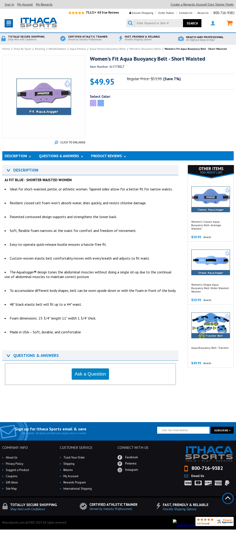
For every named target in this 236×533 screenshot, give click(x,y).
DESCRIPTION (22, 170)
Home (6, 48)
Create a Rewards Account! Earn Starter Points (202, 4)
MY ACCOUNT (210, 23)
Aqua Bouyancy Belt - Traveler (210, 347)
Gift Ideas (12, 482)
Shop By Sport (22, 48)
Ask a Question (90, 373)
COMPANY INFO (15, 447)
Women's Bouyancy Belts (145, 48)
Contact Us (185, 13)
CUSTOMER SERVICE (76, 447)
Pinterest (130, 463)
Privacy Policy (14, 464)
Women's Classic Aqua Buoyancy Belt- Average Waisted (206, 225)
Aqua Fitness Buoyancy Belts (108, 48)
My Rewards (44, 4)
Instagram (131, 470)
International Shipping (77, 489)
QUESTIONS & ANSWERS (32, 355)
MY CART (226, 23)
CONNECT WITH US (133, 447)
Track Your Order (74, 457)
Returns (68, 470)
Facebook (131, 457)
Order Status (166, 13)
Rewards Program (74, 482)
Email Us (197, 476)
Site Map (11, 489)
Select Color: (100, 96)
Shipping (68, 464)
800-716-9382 (224, 13)
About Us (203, 13)
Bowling (40, 48)
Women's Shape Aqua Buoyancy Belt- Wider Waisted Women (210, 288)
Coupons (12, 476)
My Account (25, 4)
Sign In (9, 4)
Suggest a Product (17, 470)
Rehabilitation (57, 48)
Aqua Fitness (78, 48)
